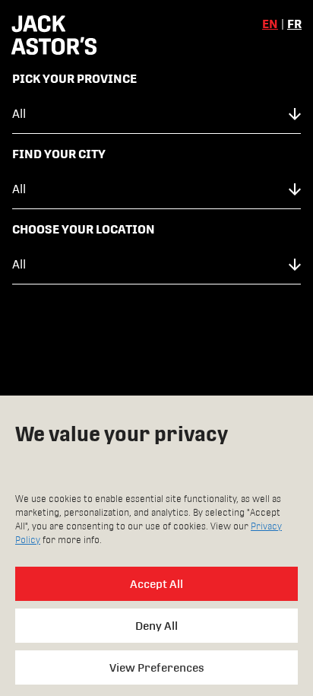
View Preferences (156, 667)
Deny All (156, 625)
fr (294, 24)
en (270, 24)
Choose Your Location (83, 229)
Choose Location (156, 334)
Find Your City (59, 154)
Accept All (156, 583)
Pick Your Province (74, 79)
